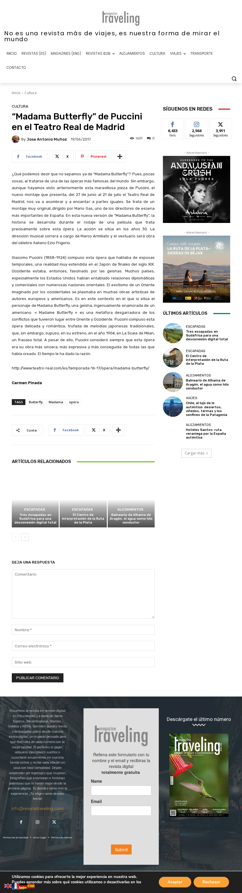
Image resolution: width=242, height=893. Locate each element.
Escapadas (34, 509)
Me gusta (173, 123)
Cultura (30, 92)
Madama (56, 402)
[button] (234, 79)
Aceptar (175, 882)
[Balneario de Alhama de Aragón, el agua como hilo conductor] (131, 499)
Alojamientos (130, 509)
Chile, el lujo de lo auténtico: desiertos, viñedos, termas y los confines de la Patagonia (206, 409)
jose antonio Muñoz (47, 139)
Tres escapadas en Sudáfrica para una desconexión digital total (35, 518)
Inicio (16, 92)
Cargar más (194, 453)
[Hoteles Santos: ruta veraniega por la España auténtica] (173, 431)
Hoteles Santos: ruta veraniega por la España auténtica (206, 433)
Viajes (191, 398)
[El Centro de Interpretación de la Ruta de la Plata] (83, 499)
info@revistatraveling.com (37, 808)
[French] (16, 885)
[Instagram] (37, 822)
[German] (23, 885)
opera (74, 402)
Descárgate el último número (199, 719)
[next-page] (25, 537)
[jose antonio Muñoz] (16, 139)
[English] (8, 885)
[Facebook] (21, 822)
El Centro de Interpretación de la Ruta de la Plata (83, 518)
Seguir (196, 123)
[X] (54, 822)
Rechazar (211, 882)
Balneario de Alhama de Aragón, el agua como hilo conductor (131, 518)
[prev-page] (15, 537)
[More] (120, 156)
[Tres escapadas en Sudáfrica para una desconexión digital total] (35, 499)
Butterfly (36, 402)
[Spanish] (31, 885)
